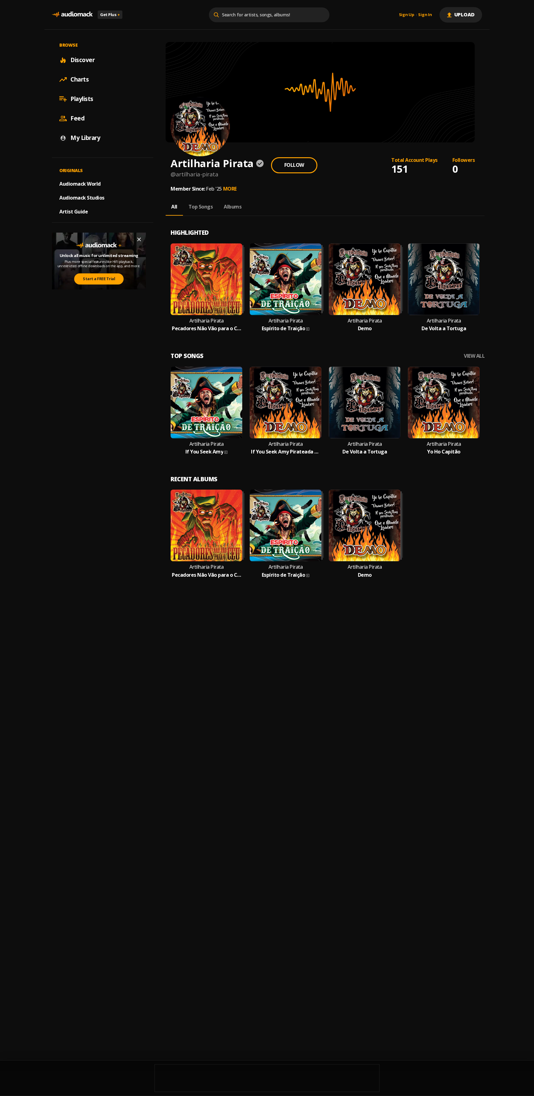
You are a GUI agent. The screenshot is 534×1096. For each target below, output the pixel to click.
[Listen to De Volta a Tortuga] (444, 279)
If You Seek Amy (204, 452)
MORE (230, 188)
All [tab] (174, 206)
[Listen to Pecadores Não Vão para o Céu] (206, 279)
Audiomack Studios (81, 197)
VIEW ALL (474, 356)
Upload (464, 14)
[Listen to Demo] (364, 279)
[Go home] (72, 14)
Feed (77, 118)
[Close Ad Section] (139, 239)
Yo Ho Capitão (443, 452)
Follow (294, 165)
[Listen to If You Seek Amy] (206, 402)
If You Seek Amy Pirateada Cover (285, 452)
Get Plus (110, 14)
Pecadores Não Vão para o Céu (206, 328)
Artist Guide (73, 211)
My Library (85, 138)
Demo (365, 328)
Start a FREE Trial (99, 278)
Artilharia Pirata (206, 321)
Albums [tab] (232, 206)
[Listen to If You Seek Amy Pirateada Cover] (285, 402)
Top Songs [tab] (201, 206)
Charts (79, 79)
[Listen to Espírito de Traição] (285, 279)
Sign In (425, 14)
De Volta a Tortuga (444, 328)
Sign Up (406, 14)
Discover (82, 60)
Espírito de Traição (283, 328)
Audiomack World (80, 183)
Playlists (81, 99)
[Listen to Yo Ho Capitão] (444, 402)
